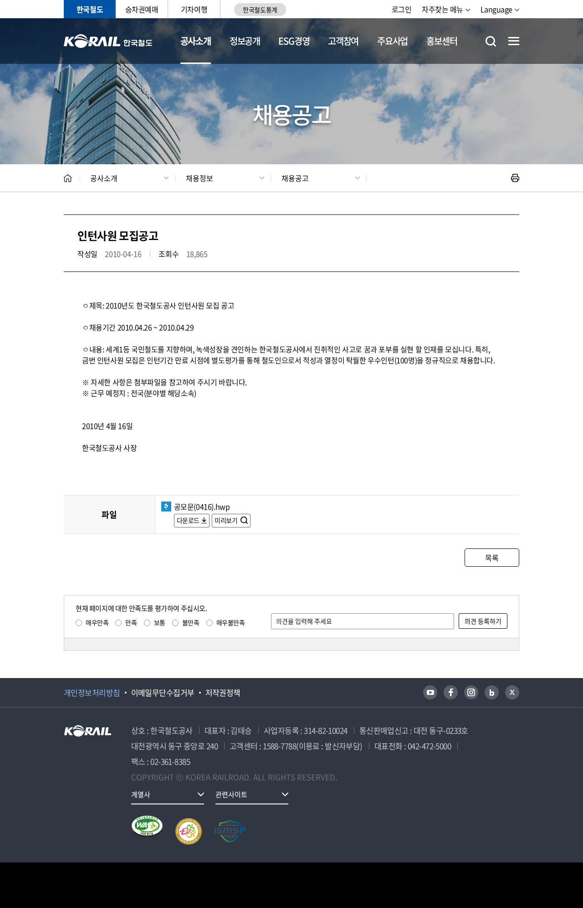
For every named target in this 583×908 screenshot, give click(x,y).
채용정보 (199, 177)
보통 (159, 622)
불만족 (190, 622)
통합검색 (491, 41)
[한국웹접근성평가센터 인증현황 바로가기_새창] (147, 831)
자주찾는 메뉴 (442, 9)
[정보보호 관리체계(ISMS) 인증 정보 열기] (230, 831)
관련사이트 (231, 794)
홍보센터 (441, 40)
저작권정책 (222, 692)
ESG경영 (293, 40)
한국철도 (90, 9)
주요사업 (392, 40)
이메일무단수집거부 (162, 692)
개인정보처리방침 (92, 692)
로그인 (402, 9)
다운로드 (188, 520)
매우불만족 (230, 622)
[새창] (430, 692)
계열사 (140, 794)
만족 (131, 622)
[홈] (68, 178)
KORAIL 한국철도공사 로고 (108, 41)
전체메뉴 (513, 41)
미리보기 (227, 520)
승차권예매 (142, 9)
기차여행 (194, 9)
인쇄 (515, 178)
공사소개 (195, 40)
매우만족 (97, 622)
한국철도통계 (260, 9)
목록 (491, 557)
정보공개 (245, 40)
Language (496, 9)
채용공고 (295, 177)
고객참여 (343, 40)
